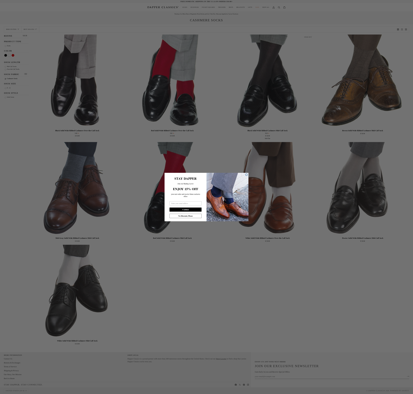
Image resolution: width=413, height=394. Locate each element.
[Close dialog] (246, 175)
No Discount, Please (185, 216)
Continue (185, 209)
